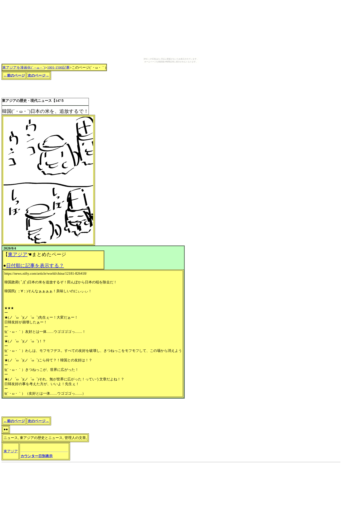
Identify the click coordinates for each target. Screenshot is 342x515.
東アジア (18, 254)
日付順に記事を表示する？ (35, 265)
